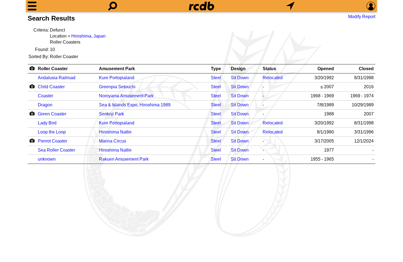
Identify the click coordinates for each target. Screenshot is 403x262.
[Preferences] (371, 6)
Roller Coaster (53, 68)
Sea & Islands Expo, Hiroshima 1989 (135, 104)
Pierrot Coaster (52, 141)
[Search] (112, 6)
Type (216, 68)
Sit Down (240, 77)
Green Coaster (52, 114)
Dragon (45, 104)
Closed (366, 68)
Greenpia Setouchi (117, 86)
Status (269, 68)
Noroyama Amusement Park (126, 95)
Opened (325, 68)
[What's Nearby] (290, 6)
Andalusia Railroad (56, 77)
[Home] (201, 6)
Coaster (45, 95)
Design (238, 68)
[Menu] (32, 6)
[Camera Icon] (32, 86)
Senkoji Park (111, 114)
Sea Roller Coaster (56, 150)
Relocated (273, 77)
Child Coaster (51, 86)
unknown (47, 159)
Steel (216, 77)
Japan (99, 36)
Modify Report (361, 16)
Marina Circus (112, 141)
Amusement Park (117, 68)
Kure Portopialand (116, 77)
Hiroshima (81, 36)
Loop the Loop (52, 132)
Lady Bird (47, 123)
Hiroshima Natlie (115, 132)
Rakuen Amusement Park (124, 159)
